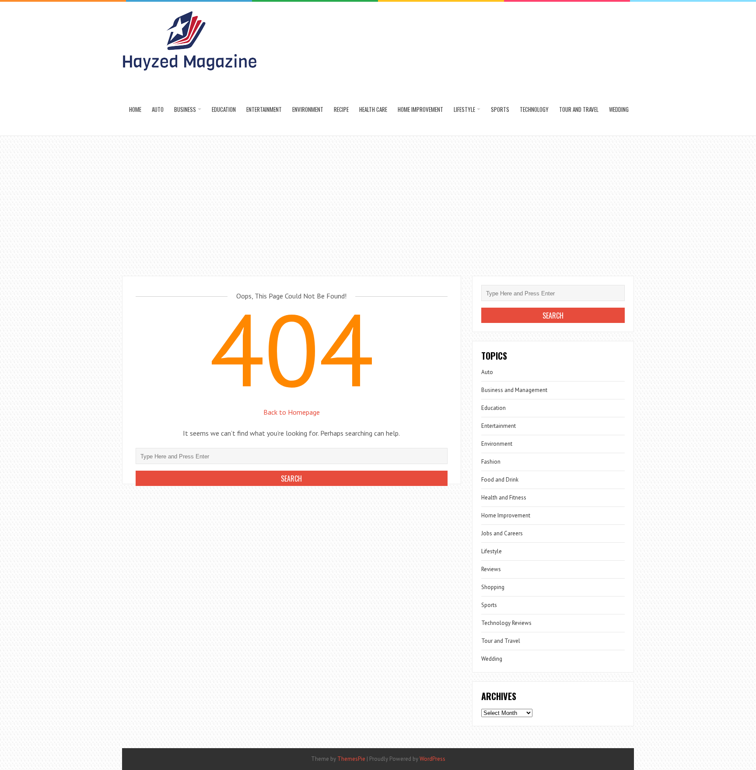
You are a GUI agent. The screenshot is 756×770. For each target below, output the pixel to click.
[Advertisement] (378, 201)
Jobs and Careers (502, 533)
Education (224, 109)
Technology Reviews (506, 623)
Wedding (619, 109)
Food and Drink (499, 479)
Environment (307, 109)
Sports (500, 109)
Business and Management (514, 390)
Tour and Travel (578, 109)
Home (135, 109)
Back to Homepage (291, 412)
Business (185, 109)
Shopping (492, 587)
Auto (158, 109)
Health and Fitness (503, 497)
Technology (534, 109)
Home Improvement (420, 109)
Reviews (491, 569)
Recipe (341, 109)
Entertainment (264, 109)
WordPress (432, 759)
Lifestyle (464, 109)
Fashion (490, 461)
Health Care (373, 109)
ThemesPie (351, 759)
